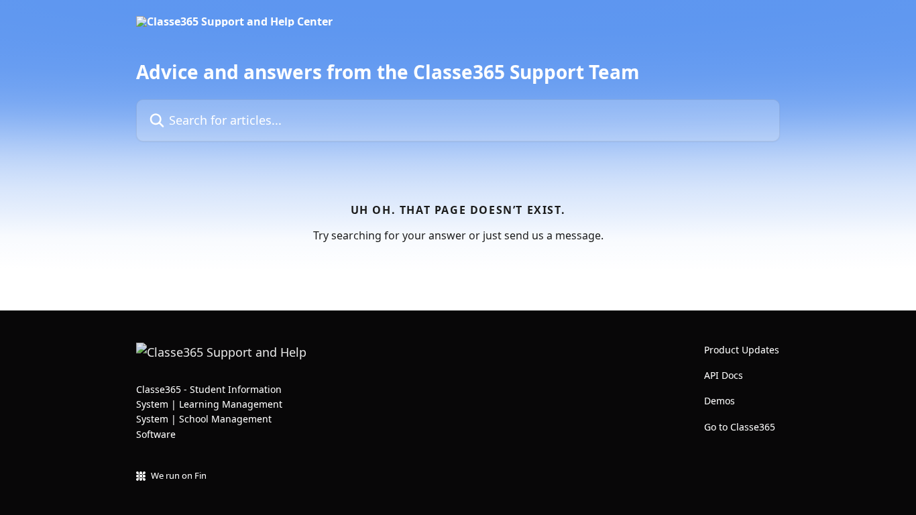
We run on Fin (179, 475)
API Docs (723, 375)
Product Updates (741, 349)
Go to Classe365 (739, 426)
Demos (719, 400)
